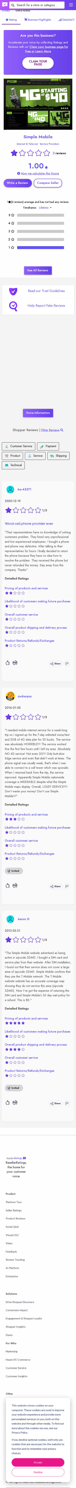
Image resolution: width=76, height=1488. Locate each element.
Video (9, 1243)
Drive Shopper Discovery (20, 1302)
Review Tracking (15, 1259)
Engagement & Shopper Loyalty (24, 1318)
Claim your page (38, 62)
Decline (38, 1472)
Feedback (11, 1251)
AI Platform (12, 1267)
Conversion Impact (17, 1310)
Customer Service (16, 1367)
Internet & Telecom (27, 144)
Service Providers (49, 144)
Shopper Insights (16, 1326)
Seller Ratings (14, 1210)
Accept (38, 1462)
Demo (9, 1334)
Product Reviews (15, 1218)
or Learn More (41, 51)
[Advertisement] (38, 367)
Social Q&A (12, 1226)
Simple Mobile (38, 136)
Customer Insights (16, 1376)
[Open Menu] (71, 4)
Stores (6, 10)
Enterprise (12, 1276)
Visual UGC (12, 1235)
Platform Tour (14, 1202)
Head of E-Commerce (18, 1359)
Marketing (12, 1351)
